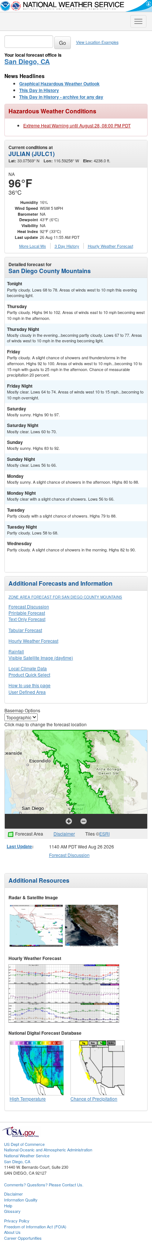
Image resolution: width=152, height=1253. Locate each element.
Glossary (12, 1211)
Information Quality (21, 1200)
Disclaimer (64, 833)
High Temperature (28, 1098)
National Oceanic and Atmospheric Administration (48, 1150)
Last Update (19, 846)
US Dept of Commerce (24, 1144)
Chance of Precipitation (93, 1098)
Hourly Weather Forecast (33, 641)
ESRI (104, 833)
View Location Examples (97, 42)
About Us (12, 1232)
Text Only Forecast (26, 619)
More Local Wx (32, 246)
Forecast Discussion (28, 606)
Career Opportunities (23, 1238)
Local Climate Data (27, 668)
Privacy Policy (17, 1221)
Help (8, 1205)
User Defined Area (27, 692)
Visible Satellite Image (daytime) (40, 657)
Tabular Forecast (25, 630)
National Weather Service (26, 1155)
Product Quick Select (29, 674)
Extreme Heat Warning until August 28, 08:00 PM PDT (77, 125)
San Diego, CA (27, 61)
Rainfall (16, 651)
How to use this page (29, 685)
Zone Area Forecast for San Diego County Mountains (65, 597)
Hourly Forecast (110, 246)
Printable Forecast (26, 613)
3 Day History (67, 246)
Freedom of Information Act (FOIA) (35, 1226)
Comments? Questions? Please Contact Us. (43, 1184)
